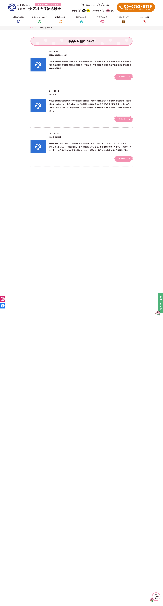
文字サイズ (96, 11)
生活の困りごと (123, 17)
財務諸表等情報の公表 (58, 55)
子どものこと (102, 17)
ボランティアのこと (39, 17)
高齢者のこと (60, 17)
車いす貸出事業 (55, 137)
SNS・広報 (144, 17)
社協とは (52, 95)
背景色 (74, 11)
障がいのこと (81, 17)
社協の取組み (18, 17)
